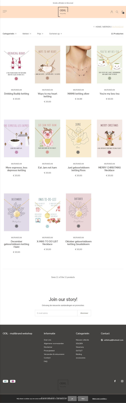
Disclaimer (48, 347)
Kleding (79, 354)
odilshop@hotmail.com (113, 340)
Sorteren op (54, 33)
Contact (47, 358)
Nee (83, 399)
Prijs (39, 33)
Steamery (80, 347)
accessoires (80, 358)
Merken (106, 27)
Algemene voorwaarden (54, 343)
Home (98, 27)
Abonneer (84, 313)
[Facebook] (115, 381)
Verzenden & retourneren (54, 354)
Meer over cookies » (99, 399)
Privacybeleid (49, 351)
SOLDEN (79, 343)
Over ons (47, 340)
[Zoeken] (117, 12)
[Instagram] (122, 381)
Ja (72, 399)
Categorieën (8, 33)
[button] (5, 11)
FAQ (45, 361)
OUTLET (79, 351)
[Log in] (112, 12)
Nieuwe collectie (82, 340)
